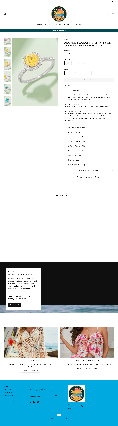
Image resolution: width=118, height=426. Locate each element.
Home (39, 25)
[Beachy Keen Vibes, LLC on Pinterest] (38, 402)
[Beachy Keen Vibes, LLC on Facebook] (34, 402)
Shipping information (89, 170)
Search (6, 386)
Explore (14, 304)
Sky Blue (86, 63)
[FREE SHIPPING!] (31, 342)
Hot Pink (76, 63)
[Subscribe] (56, 396)
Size (66, 69)
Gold (67, 63)
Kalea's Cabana (72, 25)
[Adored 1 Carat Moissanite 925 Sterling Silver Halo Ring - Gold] (14, 251)
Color (67, 59)
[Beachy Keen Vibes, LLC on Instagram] (31, 402)
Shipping (67, 53)
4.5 (84, 73)
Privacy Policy (8, 389)
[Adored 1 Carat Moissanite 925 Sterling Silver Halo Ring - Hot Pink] (17, 251)
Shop (47, 25)
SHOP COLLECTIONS (31, 371)
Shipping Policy (8, 395)
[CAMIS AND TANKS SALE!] (87, 342)
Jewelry (57, 25)
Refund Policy (8, 392)
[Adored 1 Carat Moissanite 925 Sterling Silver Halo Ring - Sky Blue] (19, 251)
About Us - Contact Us (11, 402)
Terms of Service (9, 399)
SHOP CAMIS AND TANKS (87, 368)
